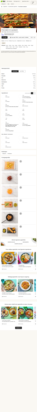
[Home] (1, 6)
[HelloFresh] (3, 1)
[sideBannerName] (18, 60)
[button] (18, 93)
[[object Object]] (32, 37)
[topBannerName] (18, 11)
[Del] (34, 37)
